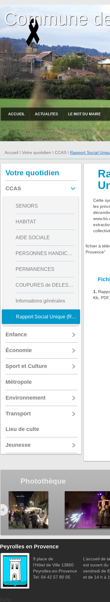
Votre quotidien (36, 152)
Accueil (16, 114)
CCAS (60, 152)
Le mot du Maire (84, 114)
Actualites (46, 114)
